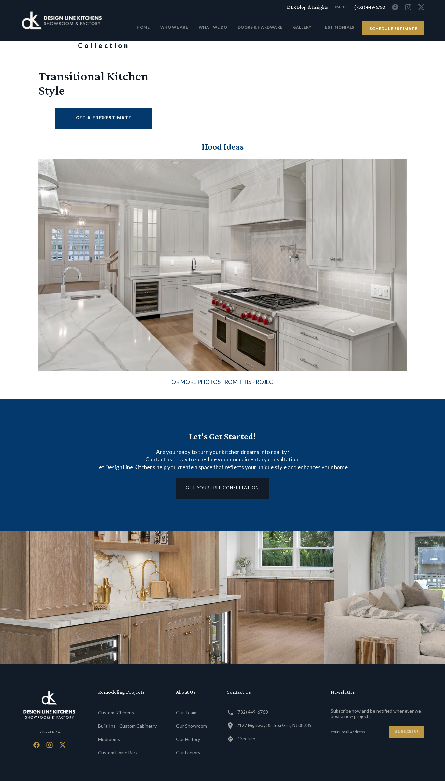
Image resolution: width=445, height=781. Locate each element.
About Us (185, 692)
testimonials (338, 27)
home (143, 27)
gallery (302, 27)
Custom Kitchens (116, 712)
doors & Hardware (260, 27)
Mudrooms (109, 739)
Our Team (186, 712)
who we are (174, 27)
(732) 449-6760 (252, 712)
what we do (213, 27)
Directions (247, 738)
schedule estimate (393, 28)
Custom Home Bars (117, 752)
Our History (188, 739)
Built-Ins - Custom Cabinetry (127, 726)
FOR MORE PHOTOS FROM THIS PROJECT (222, 381)
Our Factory (188, 752)
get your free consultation (222, 487)
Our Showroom (191, 726)
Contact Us (238, 692)
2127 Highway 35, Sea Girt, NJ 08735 (274, 725)
